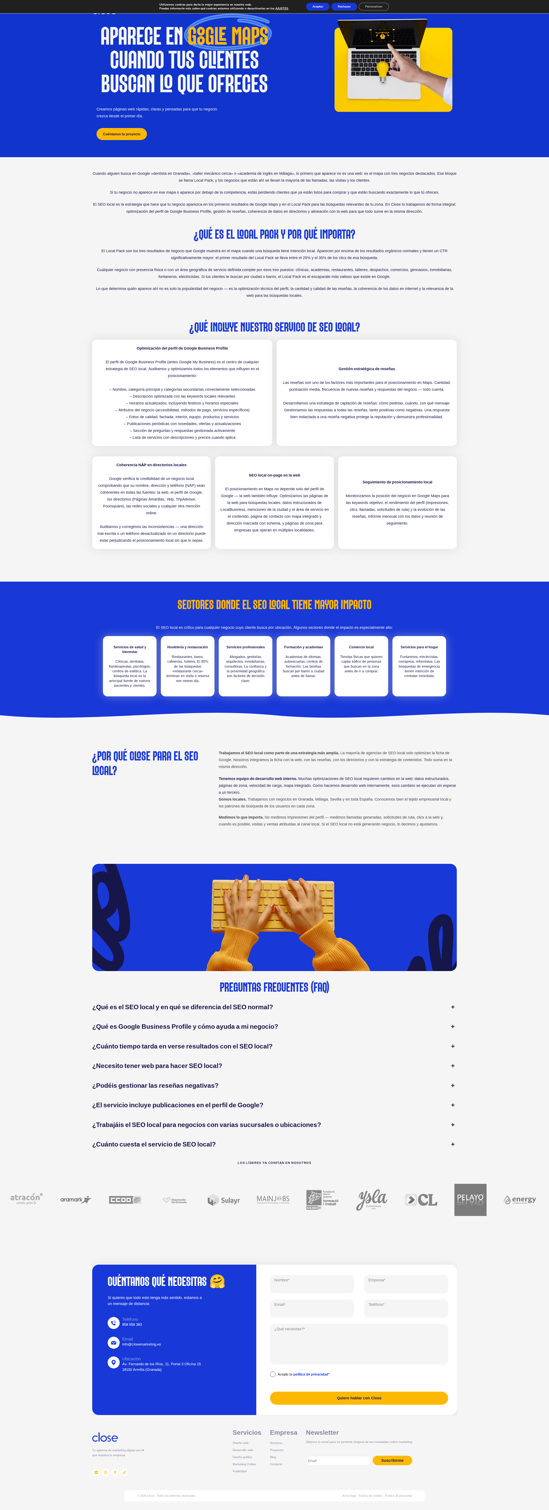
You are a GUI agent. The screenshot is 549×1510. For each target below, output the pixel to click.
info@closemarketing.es (141, 1344)
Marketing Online (244, 1464)
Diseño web (241, 1443)
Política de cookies (370, 1495)
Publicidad (240, 1471)
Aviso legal (349, 1495)
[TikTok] (124, 1472)
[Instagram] (105, 1472)
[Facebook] (115, 1472)
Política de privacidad (398, 1495)
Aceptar (317, 7)
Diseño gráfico (242, 1457)
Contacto (276, 1464)
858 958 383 (132, 1324)
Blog (273, 1457)
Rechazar (344, 7)
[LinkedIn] (96, 1472)
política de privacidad (310, 1374)
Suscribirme (392, 1460)
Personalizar (373, 7)
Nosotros (276, 1443)
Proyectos (277, 1450)
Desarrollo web (243, 1450)
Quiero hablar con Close (359, 1398)
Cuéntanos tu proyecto (121, 134)
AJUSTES (281, 9)
